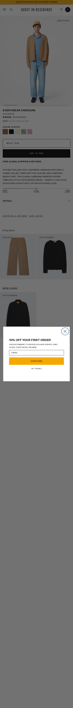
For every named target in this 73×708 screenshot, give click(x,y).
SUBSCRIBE (36, 361)
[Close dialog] (65, 331)
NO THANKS (36, 369)
